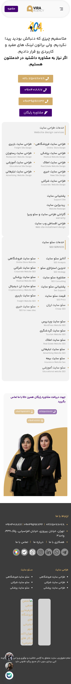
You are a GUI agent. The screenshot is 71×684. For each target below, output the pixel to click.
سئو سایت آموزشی (54, 368)
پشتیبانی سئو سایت (53, 286)
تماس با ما (21, 542)
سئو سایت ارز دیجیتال (22, 286)
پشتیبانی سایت (56, 196)
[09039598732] (9, 666)
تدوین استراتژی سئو (53, 268)
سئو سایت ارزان (56, 305)
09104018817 (13, 524)
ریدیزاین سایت (56, 205)
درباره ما (38, 542)
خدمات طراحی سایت (52, 128)
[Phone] (9, 656)
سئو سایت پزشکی (24, 277)
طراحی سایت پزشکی (53, 153)
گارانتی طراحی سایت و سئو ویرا (46, 214)
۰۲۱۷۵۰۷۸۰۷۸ (55, 524)
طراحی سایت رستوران (19, 153)
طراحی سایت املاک (54, 162)
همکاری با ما (56, 542)
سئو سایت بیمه (55, 358)
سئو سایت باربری (25, 295)
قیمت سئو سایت (55, 296)
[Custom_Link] (9, 675)
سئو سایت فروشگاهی (22, 258)
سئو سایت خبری (26, 306)
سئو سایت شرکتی (25, 268)
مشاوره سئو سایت (54, 277)
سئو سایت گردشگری (53, 330)
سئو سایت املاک (55, 340)
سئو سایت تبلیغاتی (53, 349)
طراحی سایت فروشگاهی (50, 144)
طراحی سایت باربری (20, 144)
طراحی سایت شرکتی (53, 181)
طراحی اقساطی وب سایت (50, 223)
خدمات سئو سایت (53, 242)
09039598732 (33, 524)
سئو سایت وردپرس (54, 321)
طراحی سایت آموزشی (19, 162)
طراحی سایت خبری (54, 171)
